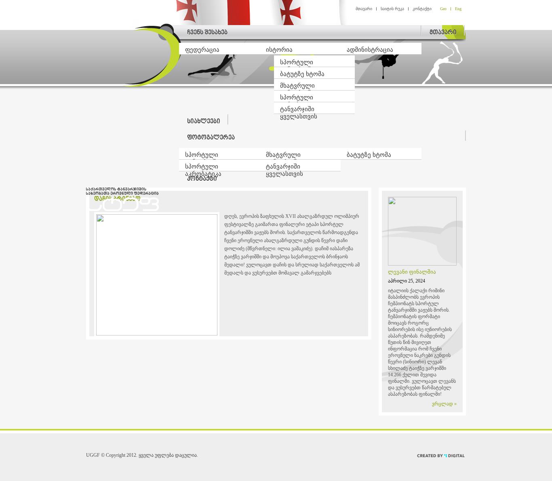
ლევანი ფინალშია (412, 272)
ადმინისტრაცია (370, 49)
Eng (458, 8)
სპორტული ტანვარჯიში (297, 63)
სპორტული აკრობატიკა (298, 98)
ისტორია (279, 49)
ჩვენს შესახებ (207, 33)
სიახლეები (203, 121)
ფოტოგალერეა (211, 138)
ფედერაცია (202, 49)
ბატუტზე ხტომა (302, 74)
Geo (443, 8)
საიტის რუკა (392, 8)
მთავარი (364, 8)
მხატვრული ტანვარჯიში (297, 86)
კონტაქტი (422, 8)
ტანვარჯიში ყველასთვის (298, 110)
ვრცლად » (444, 404)
